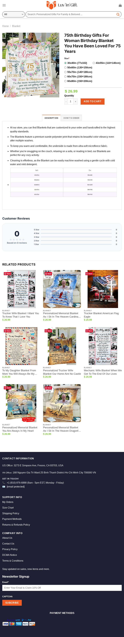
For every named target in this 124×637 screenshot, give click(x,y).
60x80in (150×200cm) (79, 81)
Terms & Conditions (12, 560)
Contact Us (8, 543)
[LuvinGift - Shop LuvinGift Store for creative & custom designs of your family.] (62, 5)
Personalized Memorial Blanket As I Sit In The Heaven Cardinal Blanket (61, 315)
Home (5, 26)
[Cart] (120, 5)
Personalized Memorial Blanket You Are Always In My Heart (19, 429)
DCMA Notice (9, 555)
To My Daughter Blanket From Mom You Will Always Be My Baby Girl (19, 372)
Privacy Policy (10, 549)
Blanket (16, 26)
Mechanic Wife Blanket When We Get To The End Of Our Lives (103, 372)
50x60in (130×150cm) (79, 67)
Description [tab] (51, 118)
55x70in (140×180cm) (79, 72)
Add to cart (92, 101)
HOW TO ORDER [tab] (71, 118)
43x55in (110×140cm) (108, 63)
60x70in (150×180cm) (79, 76)
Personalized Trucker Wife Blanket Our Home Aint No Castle (62, 372)
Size (66, 58)
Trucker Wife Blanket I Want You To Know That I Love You (20, 315)
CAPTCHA (7, 596)
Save (9, 273)
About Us (7, 538)
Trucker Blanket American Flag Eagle (101, 315)
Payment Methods (12, 519)
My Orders (7, 502)
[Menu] (4, 5)
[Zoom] (6, 94)
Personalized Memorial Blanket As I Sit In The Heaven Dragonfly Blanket (61, 429)
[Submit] (118, 14)
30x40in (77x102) (77, 63)
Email (5, 582)
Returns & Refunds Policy (16, 524)
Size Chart (8, 507)
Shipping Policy (10, 513)
